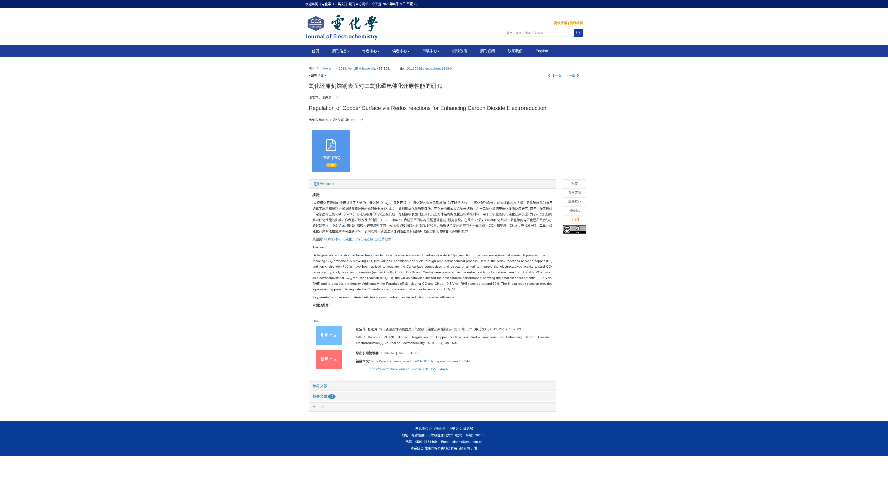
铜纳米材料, (333, 239)
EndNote (387, 353)
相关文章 (322, 396)
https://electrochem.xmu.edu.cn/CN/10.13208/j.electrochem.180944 (420, 361)
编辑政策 (459, 51)
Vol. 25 (353, 68)
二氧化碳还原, (364, 239)
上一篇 (556, 75)
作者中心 (369, 51)
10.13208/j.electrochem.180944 (429, 68)
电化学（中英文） (322, 68)
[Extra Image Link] (574, 229)
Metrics (318, 407)
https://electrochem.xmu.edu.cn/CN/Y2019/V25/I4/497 (409, 369)
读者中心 (399, 51)
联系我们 (515, 51)
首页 (315, 51)
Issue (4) (368, 68)
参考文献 (319, 386)
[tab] (432, 184)
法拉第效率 (383, 239)
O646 (316, 321)
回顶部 (575, 219)
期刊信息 (339, 51)
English (542, 51)
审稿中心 (429, 51)
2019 (342, 68)
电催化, (348, 239)
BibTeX (413, 353)
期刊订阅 (487, 51)
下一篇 (570, 75)
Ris (401, 353)
